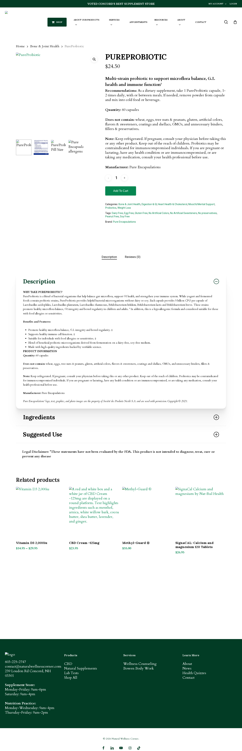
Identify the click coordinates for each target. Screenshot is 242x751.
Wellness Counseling (140, 663)
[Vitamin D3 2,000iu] (41, 512)
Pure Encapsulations (124, 221)
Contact (188, 677)
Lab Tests (71, 673)
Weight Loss (124, 207)
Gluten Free (141, 213)
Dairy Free (117, 213)
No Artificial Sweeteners (183, 213)
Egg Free (129, 213)
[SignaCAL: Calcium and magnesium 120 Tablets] (200, 512)
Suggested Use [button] (42, 434)
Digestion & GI (149, 204)
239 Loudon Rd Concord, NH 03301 (28, 673)
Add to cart (120, 190)
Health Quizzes (194, 673)
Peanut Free (112, 216)
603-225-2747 (15, 661)
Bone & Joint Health (44, 46)
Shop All (70, 677)
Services (129, 655)
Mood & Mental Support (201, 204)
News (186, 668)
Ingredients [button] (39, 417)
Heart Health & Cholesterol (172, 204)
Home (20, 46)
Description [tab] (109, 257)
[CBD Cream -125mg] (94, 512)
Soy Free (125, 216)
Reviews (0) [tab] (132, 257)
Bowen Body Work (138, 668)
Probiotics (110, 207)
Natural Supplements (80, 668)
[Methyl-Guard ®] (147, 512)
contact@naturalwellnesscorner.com (33, 666)
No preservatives (207, 213)
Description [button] (39, 281)
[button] (94, 59)
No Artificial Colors (159, 213)
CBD (68, 663)
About (187, 663)
